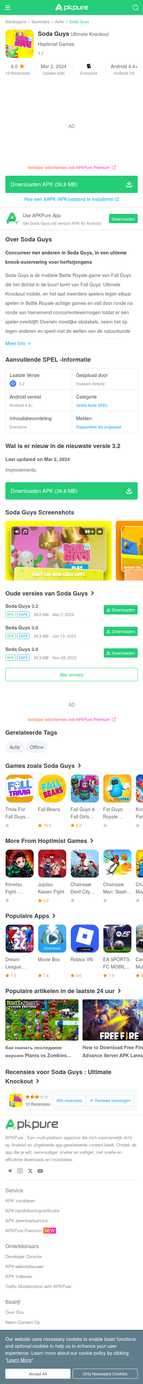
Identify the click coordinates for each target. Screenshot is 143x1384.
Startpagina (15, 21)
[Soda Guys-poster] (58, 551)
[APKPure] (71, 8)
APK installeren (20, 1200)
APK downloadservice (26, 1220)
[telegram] (9, 1171)
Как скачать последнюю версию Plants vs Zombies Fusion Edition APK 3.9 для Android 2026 (36, 1051)
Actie (59, 21)
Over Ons (14, 1312)
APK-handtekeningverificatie (32, 1210)
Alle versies (71, 674)
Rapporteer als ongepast (98, 426)
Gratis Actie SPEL (92, 405)
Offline (37, 747)
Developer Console (23, 1256)
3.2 (22, 383)
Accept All (38, 1373)
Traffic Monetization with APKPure (38, 1286)
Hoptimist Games (56, 44)
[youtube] (40, 1171)
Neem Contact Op (22, 1322)
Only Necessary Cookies (105, 1373)
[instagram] (20, 1171)
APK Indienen (18, 1276)
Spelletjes (41, 21)
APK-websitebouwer (24, 1266)
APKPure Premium (23, 1230)
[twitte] (30, 1171)
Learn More (19, 1359)
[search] (135, 7)
